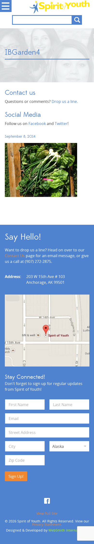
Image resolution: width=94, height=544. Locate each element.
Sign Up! (16, 476)
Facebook (37, 123)
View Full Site (47, 513)
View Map (47, 331)
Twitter (61, 123)
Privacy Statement (46, 524)
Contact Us (15, 255)
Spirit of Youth (47, 7)
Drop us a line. (65, 101)
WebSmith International (67, 530)
